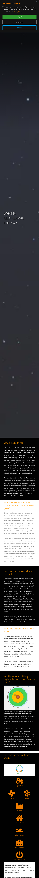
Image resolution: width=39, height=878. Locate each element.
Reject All (19, 28)
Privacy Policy (18, 12)
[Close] (37, 2)
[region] (19, 16)
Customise (19, 22)
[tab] (19, 770)
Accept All (19, 17)
